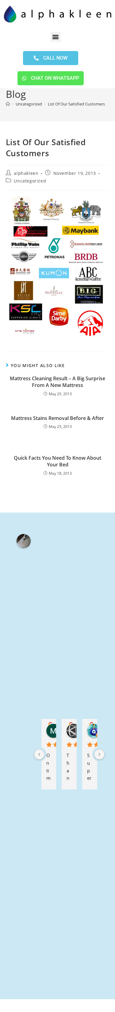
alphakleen (26, 173)
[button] (56, 37)
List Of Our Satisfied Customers (76, 104)
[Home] (8, 104)
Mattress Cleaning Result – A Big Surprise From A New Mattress (57, 381)
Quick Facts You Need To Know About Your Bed (57, 461)
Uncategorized (30, 181)
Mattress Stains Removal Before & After (57, 418)
